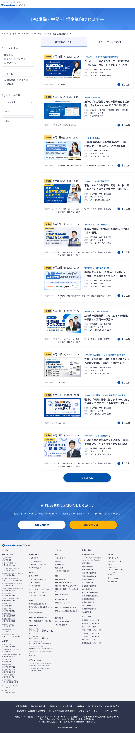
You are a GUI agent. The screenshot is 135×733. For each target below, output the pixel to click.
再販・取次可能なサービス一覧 (40, 621)
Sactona (41, 653)
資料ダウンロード (93, 524)
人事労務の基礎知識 (89, 576)
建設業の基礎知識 (88, 602)
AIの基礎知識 (86, 612)
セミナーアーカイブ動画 (110, 42)
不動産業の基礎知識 (89, 609)
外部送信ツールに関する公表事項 (31, 711)
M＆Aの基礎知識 (87, 605)
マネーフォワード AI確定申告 (12, 579)
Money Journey (113, 578)
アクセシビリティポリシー (90, 711)
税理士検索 (59, 568)
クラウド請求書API (62, 621)
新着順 (10, 84)
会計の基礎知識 (87, 570)
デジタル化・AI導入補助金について (40, 608)
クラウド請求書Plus (9, 594)
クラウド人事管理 (8, 645)
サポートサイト (60, 558)
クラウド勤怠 (11, 650)
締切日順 (23, 80)
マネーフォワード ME (115, 569)
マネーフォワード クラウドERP (40, 596)
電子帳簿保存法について (37, 604)
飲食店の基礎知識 (88, 599)
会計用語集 (86, 563)
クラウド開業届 (34, 586)
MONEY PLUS (114, 574)
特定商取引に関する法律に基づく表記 (103, 706)
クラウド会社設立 (35, 583)
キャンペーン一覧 (114, 561)
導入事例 (58, 561)
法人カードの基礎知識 (90, 592)
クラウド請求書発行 (13, 589)
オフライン (12, 62)
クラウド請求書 (13, 584)
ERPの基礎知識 (87, 566)
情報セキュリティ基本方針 (61, 706)
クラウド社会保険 (8, 671)
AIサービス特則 (111, 711)
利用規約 (80, 706)
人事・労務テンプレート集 (91, 630)
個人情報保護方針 (38, 706)
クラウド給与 (7, 661)
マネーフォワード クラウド (11, 34)
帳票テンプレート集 (89, 627)
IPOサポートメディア (62, 603)
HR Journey (112, 581)
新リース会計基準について (38, 612)
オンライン (22, 58)
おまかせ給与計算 (35, 568)
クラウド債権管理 (10, 600)
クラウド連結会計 (8, 625)
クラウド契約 (33, 576)
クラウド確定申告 (13, 574)
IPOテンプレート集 (89, 640)
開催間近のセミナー (64, 42)
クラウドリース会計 (10, 569)
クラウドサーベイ (10, 686)
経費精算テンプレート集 (90, 623)
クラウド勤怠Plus (12, 656)
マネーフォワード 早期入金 (38, 637)
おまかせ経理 (33, 558)
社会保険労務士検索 (62, 571)
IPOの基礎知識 (87, 589)
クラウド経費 (7, 605)
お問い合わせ (42, 524)
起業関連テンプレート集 (90, 636)
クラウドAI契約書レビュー (38, 579)
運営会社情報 (21, 706)
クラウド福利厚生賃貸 (10, 681)
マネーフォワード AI (39, 670)
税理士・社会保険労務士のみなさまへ (67, 612)
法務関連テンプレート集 (90, 633)
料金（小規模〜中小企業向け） (66, 586)
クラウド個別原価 (8, 620)
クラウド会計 (7, 559)
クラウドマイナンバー (10, 676)
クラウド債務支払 (8, 610)
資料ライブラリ (113, 558)
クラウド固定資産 (8, 615)
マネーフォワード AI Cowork (40, 664)
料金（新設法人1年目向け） (65, 583)
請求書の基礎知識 (88, 579)
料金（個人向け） (61, 579)
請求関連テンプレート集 (90, 620)
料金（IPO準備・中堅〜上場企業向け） (66, 590)
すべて (10, 58)
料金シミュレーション (63, 594)
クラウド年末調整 (8, 666)
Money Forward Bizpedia (92, 559)
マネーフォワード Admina (38, 592)
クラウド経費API (61, 625)
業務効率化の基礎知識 (90, 596)
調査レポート (113, 565)
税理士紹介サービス (62, 565)
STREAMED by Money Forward (40, 642)
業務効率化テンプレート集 (91, 643)
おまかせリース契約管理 (37, 565)
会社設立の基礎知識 (89, 586)
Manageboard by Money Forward (41, 647)
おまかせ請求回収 (35, 561)
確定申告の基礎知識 (89, 573)
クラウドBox (11, 630)
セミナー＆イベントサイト (33, 34)
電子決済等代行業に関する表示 (62, 711)
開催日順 (11, 80)
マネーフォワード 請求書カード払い (41, 631)
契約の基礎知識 (87, 583)
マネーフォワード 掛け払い (11, 635)
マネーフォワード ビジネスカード (41, 589)
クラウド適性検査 (8, 691)
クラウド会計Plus (10, 564)
